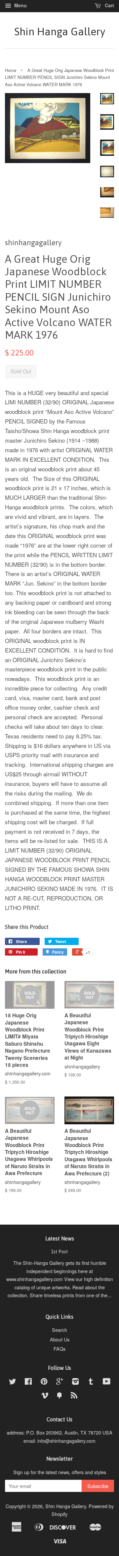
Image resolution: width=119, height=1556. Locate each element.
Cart (108, 5)
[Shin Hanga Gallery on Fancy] (59, 1396)
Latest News (59, 1238)
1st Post (59, 1251)
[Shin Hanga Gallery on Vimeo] (45, 1396)
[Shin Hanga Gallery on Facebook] (28, 1382)
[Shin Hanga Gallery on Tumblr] (91, 1382)
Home (10, 70)
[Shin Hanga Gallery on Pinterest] (44, 1382)
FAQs (59, 1348)
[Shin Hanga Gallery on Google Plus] (59, 1382)
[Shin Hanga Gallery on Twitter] (12, 1382)
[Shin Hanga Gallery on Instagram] (75, 1382)
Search (59, 1329)
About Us (59, 1339)
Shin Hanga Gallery (59, 31)
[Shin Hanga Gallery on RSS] (74, 1396)
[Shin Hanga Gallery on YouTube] (106, 1382)
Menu (20, 5)
